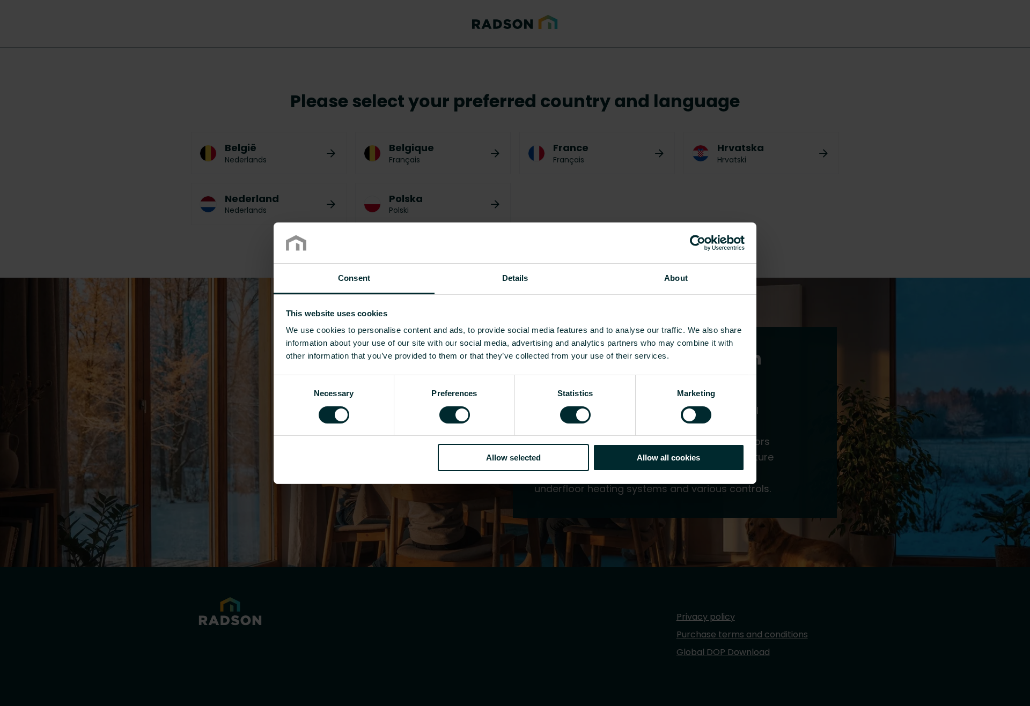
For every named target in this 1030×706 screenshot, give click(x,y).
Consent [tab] (354, 278)
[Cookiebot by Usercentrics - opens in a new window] (698, 243)
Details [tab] (515, 278)
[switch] (454, 413)
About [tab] (676, 278)
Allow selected (513, 457)
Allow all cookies (668, 457)
